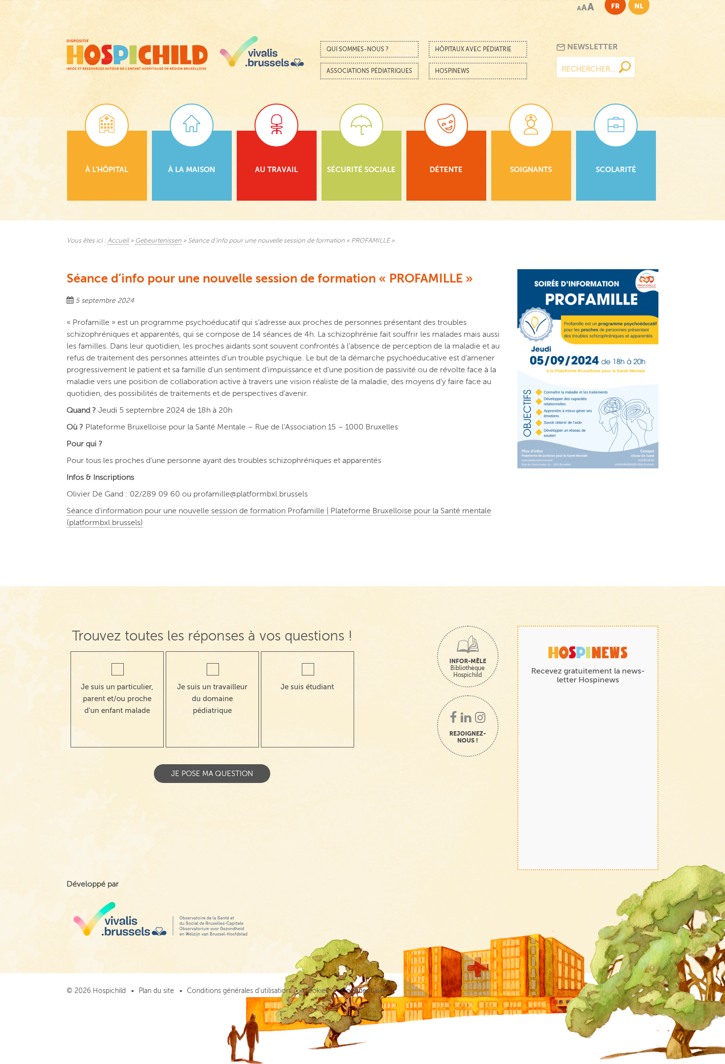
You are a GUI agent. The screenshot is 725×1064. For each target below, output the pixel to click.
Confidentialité (364, 990)
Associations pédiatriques (369, 71)
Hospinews (452, 71)
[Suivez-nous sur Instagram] (480, 718)
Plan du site (156, 990)
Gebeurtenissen (158, 240)
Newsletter (591, 46)
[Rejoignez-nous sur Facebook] (453, 718)
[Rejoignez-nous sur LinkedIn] (466, 718)
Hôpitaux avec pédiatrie (473, 49)
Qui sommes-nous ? (357, 49)
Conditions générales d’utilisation (238, 990)
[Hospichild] (137, 52)
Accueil (118, 240)
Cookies (315, 990)
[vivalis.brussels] (262, 51)
